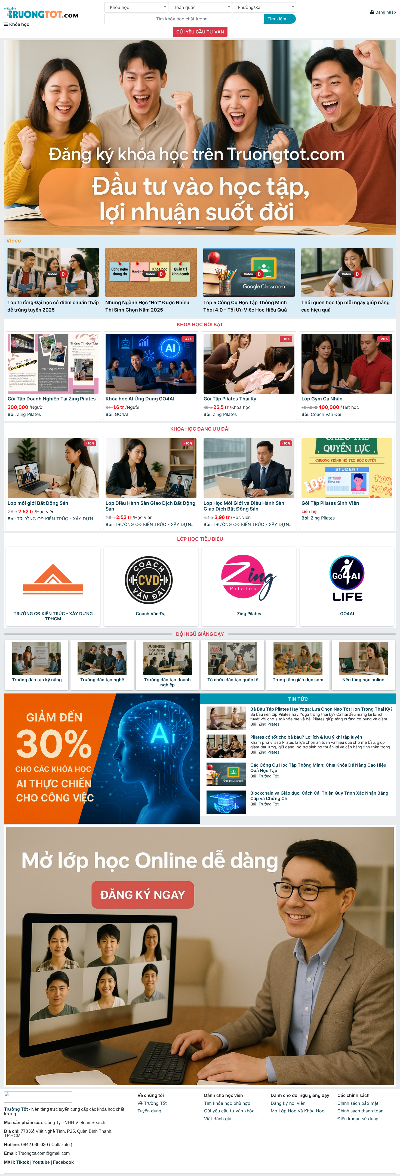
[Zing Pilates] (249, 578)
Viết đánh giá (217, 1118)
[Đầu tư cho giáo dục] (200, 137)
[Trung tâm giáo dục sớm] (298, 658)
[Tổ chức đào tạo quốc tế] (232, 658)
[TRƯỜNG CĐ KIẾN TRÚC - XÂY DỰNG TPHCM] (53, 578)
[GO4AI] (346, 578)
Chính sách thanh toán (360, 1110)
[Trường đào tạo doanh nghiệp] (167, 658)
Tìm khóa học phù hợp (227, 1103)
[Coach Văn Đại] (151, 578)
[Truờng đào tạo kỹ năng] (36, 658)
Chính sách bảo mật (358, 1103)
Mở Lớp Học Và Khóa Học (297, 1110)
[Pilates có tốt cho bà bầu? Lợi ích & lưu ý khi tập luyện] (226, 746)
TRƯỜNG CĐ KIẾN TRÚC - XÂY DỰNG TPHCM (52, 519)
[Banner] (200, 956)
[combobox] (136, 7)
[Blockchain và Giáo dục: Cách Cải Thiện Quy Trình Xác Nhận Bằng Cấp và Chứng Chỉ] (226, 802)
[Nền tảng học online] (363, 658)
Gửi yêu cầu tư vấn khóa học (229, 1111)
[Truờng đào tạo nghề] (102, 658)
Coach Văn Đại (321, 414)
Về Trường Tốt (152, 1103)
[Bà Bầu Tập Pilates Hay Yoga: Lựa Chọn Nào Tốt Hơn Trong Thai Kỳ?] (226, 718)
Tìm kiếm (276, 18)
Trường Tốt (269, 776)
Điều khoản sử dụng (358, 1118)
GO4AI (117, 414)
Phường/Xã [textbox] (249, 7)
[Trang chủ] (41, 10)
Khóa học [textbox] (119, 7)
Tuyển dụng (149, 1110)
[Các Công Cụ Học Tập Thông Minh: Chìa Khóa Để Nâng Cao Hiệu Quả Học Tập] (226, 774)
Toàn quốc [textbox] (185, 7)
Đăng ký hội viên (288, 1103)
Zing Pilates (24, 414)
